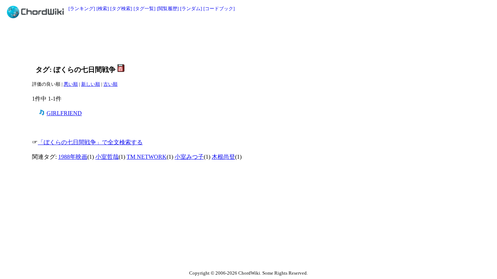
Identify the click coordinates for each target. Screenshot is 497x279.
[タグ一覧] (144, 8)
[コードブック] (219, 8)
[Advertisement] (232, 40)
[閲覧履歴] (168, 8)
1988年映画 (72, 157)
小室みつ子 (189, 157)
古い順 (110, 84)
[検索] (102, 8)
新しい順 (90, 84)
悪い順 (71, 84)
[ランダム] (191, 8)
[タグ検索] (121, 8)
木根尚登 (223, 157)
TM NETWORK (147, 157)
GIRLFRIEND (64, 113)
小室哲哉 (107, 157)
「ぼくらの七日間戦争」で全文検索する (90, 142)
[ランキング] (81, 8)
